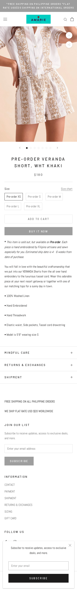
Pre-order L (13, 206)
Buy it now (38, 231)
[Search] (65, 19)
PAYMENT (9, 491)
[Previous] (19, 148)
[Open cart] (72, 19)
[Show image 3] (35, 148)
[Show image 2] (31, 148)
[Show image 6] (46, 148)
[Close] (70, 545)
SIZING (8, 512)
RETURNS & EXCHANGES (25, 365)
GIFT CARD (10, 518)
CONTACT (9, 485)
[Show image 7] (50, 148)
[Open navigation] (5, 19)
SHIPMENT (13, 377)
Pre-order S (34, 197)
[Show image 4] (38, 148)
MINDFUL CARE (17, 352)
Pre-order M (54, 197)
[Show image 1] (27, 148)
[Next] (57, 148)
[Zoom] (69, 35)
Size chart (67, 189)
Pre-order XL (33, 206)
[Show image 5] (42, 148)
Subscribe (38, 578)
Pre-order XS (14, 197)
